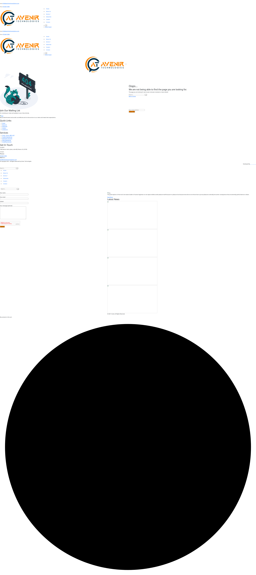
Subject (2, 201)
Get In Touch (48, 27)
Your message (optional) (6, 205)
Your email (2, 197)
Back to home (132, 96)
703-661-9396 (6, 6)
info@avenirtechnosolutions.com (10, 3)
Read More (110, 197)
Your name (2, 193)
